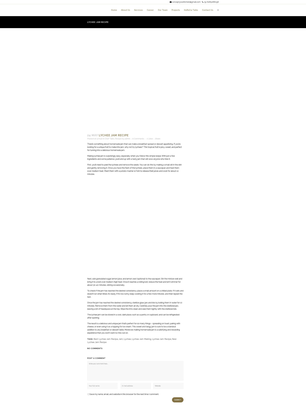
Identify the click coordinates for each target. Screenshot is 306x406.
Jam (121, 339)
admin (127, 139)
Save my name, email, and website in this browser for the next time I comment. (124, 394)
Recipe (118, 139)
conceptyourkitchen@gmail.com (186, 2)
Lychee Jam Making (141, 339)
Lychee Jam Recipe (161, 339)
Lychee (127, 339)
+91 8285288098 (211, 2)
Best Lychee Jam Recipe (106, 339)
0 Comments (138, 139)
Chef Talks (109, 139)
